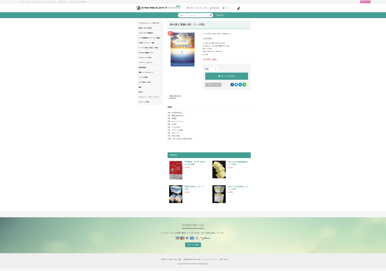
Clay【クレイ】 (62, 1)
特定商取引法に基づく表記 (192, 259)
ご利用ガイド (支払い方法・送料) (170, 259)
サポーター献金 (193, 245)
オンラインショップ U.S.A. (49, 1)
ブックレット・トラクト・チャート (149, 97)
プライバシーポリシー (210, 259)
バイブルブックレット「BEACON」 (78, 1)
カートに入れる (227, 76)
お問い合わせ (223, 259)
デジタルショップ (36, 1)
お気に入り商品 (214, 84)
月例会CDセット (226, 33)
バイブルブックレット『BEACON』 (149, 23)
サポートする (366, 1)
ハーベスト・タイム (24, 1)
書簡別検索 (219, 15)
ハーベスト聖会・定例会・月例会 (212, 33)
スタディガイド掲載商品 (146, 33)
